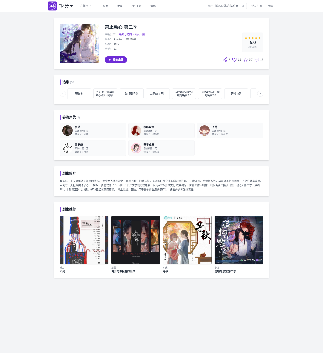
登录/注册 (257, 6)
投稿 (270, 6)
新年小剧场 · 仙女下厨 (132, 34)
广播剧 (84, 5)
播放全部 (118, 59)
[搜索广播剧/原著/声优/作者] (243, 6)
